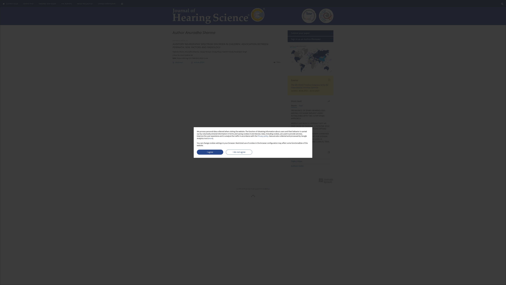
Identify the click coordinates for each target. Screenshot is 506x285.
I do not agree (239, 152)
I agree (210, 152)
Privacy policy (263, 136)
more (210, 138)
